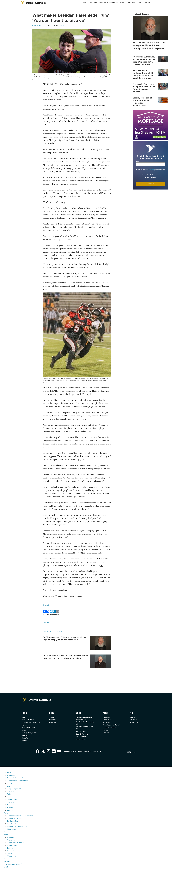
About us (106, 717)
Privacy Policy (151, 169)
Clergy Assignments (29, 733)
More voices (11, 829)
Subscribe (147, 2)
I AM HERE (11, 805)
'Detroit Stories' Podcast (15, 797)
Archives (106, 722)
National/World (98, 2)
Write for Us (134, 722)
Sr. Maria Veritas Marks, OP (85, 723)
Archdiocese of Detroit (111, 725)
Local (84, 2)
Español (122, 2)
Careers (106, 733)
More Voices (80, 739)
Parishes (106, 730)
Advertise (133, 720)
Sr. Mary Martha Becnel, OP (85, 728)
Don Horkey (38, 25)
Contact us (107, 720)
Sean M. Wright (82, 734)
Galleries (52, 722)
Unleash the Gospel (14, 850)
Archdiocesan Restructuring (17, 780)
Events (90, 2)
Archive (6, 867)
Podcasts (52, 720)
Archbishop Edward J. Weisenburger (84, 718)
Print (47, 622)
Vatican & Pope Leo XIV (111, 2)
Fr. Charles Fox (12, 821)
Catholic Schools (28, 727)
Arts (24, 730)
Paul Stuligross (81, 737)
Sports (62, 25)
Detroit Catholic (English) (13, 864)
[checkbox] (150, 177)
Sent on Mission (12, 802)
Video (51, 717)
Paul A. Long (81, 731)
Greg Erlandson (12, 824)
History (10, 807)
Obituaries (26, 735)
